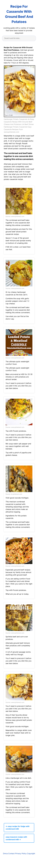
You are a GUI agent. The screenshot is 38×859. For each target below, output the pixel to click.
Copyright (31, 853)
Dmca (5, 853)
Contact (11, 853)
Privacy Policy (20, 853)
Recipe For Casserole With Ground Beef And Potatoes (19, 14)
